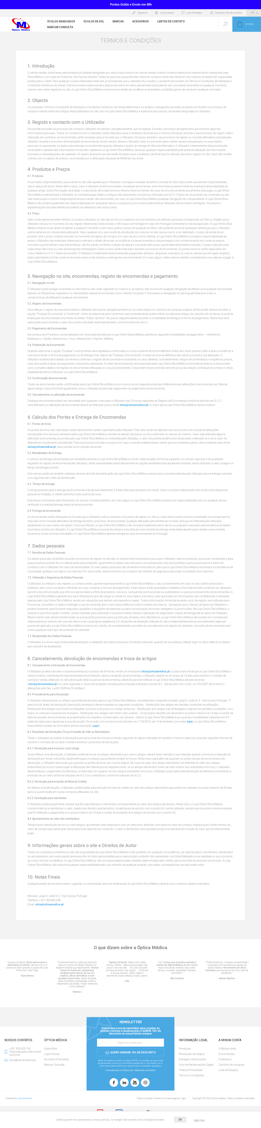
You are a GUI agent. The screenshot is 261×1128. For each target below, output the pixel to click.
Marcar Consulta (54, 1064)
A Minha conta (227, 1048)
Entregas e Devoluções (192, 1059)
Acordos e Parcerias (56, 1059)
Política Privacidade (191, 1070)
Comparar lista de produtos (228, 12)
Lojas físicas (52, 1054)
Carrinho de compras (231, 1064)
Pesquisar (185, 1048)
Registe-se (143, 12)
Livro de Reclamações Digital (196, 1064)
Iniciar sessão (167, 12)
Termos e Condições (191, 1075)
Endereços (225, 1059)
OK (180, 1119)
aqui (189, 721)
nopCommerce (25, 1098)
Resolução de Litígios (192, 1054)
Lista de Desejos (228, 1070)
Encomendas (227, 1054)
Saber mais (199, 1120)
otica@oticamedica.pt (134, 404)
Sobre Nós (50, 1048)
